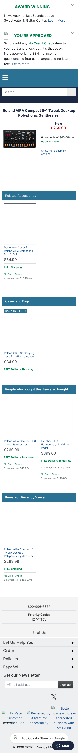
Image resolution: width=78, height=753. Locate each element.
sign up (65, 685)
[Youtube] (69, 699)
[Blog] (9, 699)
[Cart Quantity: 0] (55, 78)
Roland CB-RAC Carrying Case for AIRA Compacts (19, 354)
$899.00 (48, 453)
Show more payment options (53, 152)
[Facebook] (24, 699)
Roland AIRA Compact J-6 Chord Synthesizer (20, 442)
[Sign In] (64, 78)
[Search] (71, 92)
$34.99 (10, 362)
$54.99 (10, 260)
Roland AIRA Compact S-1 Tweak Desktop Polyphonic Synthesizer (20, 553)
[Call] (70, 78)
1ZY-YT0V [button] (39, 617)
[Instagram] (39, 699)
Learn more (56, 20)
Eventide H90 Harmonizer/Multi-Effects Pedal (57, 444)
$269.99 (11, 450)
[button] (5, 77)
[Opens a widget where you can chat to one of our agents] (63, 746)
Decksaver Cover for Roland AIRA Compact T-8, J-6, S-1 (19, 251)
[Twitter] (54, 699)
